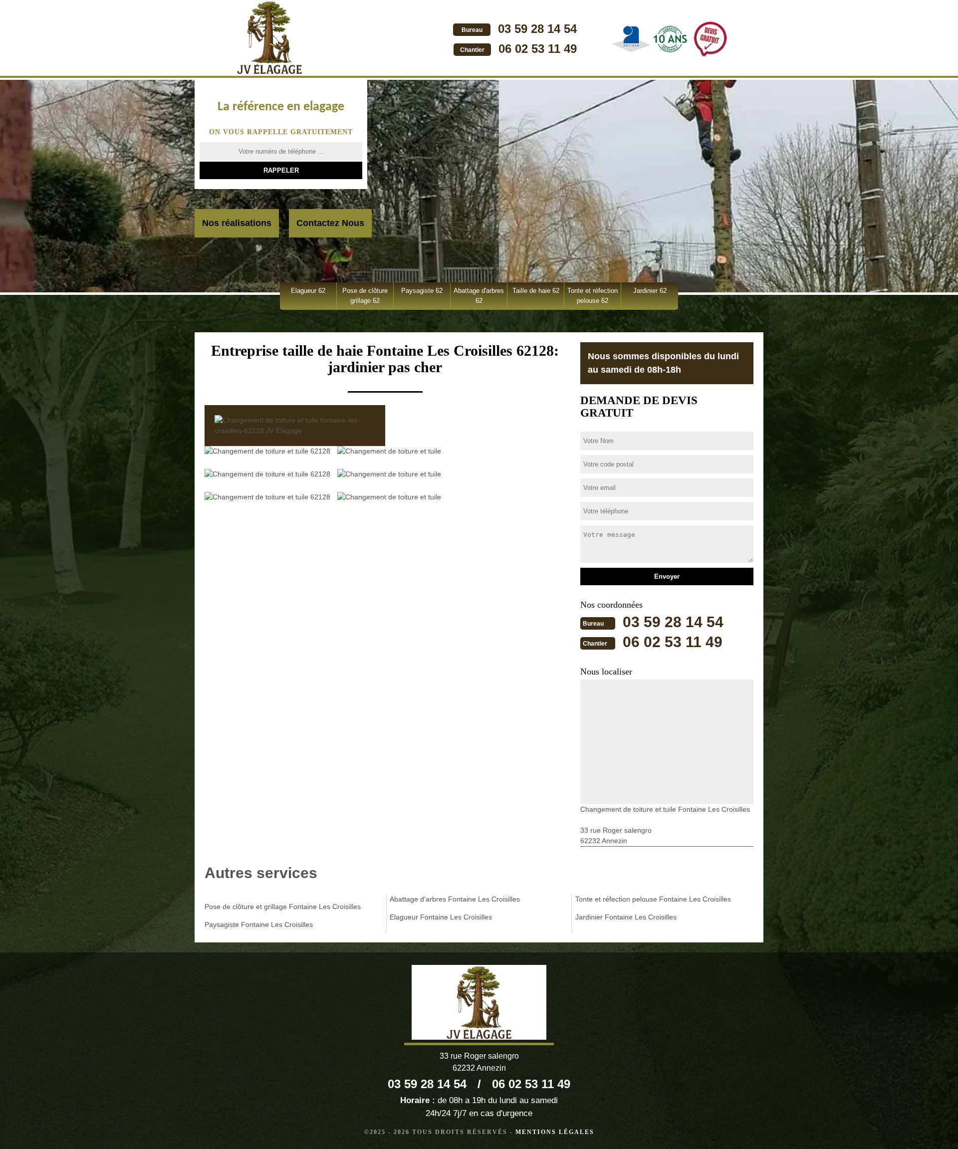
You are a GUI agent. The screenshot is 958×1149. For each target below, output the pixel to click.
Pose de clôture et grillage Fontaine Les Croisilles (283, 907)
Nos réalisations (236, 223)
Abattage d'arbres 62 (479, 295)
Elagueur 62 (308, 290)
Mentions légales (554, 1132)
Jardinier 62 (650, 290)
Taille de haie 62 (535, 290)
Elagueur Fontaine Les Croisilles (441, 917)
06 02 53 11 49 (537, 48)
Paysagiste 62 (422, 290)
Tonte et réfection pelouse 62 (592, 295)
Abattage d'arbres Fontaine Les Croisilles (455, 899)
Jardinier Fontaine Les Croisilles (626, 917)
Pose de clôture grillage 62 (365, 295)
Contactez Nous (330, 223)
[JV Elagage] (269, 39)
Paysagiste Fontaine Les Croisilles (259, 924)
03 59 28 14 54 (537, 28)
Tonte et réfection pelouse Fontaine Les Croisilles (653, 899)
